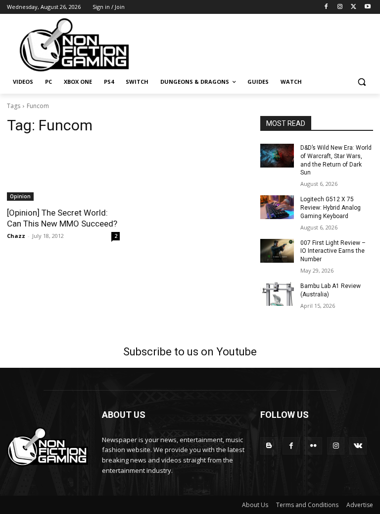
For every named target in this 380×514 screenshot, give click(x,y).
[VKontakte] (358, 446)
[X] (353, 7)
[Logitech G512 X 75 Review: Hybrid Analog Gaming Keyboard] (277, 207)
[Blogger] (269, 446)
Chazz (16, 235)
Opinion (20, 196)
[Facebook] (326, 7)
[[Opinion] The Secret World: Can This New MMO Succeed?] (63, 172)
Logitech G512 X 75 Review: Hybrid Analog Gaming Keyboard (330, 208)
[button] (361, 82)
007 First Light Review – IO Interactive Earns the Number (333, 251)
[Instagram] (340, 7)
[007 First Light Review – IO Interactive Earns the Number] (277, 251)
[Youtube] (367, 7)
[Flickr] (313, 446)
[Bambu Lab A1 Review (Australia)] (277, 294)
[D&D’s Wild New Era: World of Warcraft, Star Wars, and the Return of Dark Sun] (277, 156)
